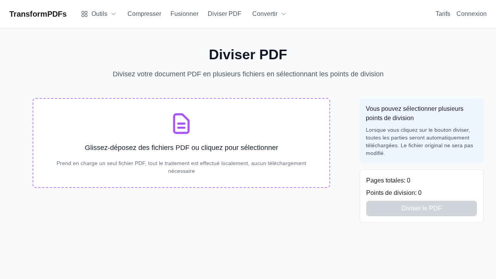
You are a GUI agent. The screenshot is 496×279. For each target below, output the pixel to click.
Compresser (144, 13)
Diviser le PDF (421, 208)
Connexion (471, 13)
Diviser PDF (224, 13)
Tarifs (443, 13)
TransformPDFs (38, 14)
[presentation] (181, 143)
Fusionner (184, 13)
